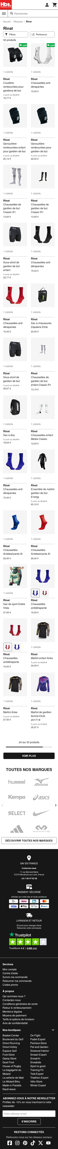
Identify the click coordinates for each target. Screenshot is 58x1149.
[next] (55, 805)
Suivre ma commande (15, 977)
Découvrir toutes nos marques (29, 840)
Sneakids (35, 1062)
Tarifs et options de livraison (18, 1019)
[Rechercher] (12, 13)
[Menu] (4, 13)
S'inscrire (29, 1121)
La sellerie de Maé (13, 1077)
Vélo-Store (36, 1081)
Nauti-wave (9, 1089)
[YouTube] (48, 1143)
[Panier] (54, 4)
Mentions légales (12, 1011)
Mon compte (10, 969)
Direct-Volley (10, 1047)
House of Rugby (12, 1066)
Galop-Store (9, 1058)
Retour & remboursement (17, 1008)
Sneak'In (35, 1058)
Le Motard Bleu (11, 1081)
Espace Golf (10, 1051)
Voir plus (29, 756)
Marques (18, 21)
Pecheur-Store (38, 1043)
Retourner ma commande (17, 981)
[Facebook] (9, 1143)
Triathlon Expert (39, 1077)
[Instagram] (17, 1143)
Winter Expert (38, 1085)
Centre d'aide (10, 973)
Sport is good (37, 1066)
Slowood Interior (39, 1051)
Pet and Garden (39, 1047)
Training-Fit (36, 1070)
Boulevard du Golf (13, 1039)
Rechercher (21, 13)
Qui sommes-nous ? (14, 996)
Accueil (6, 21)
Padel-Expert (37, 1039)
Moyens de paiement (14, 1015)
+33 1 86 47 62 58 (29, 878)
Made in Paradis (12, 1085)
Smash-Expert (38, 1054)
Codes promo (10, 984)
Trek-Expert (36, 1074)
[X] (40, 1143)
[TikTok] (32, 1143)
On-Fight (35, 1035)
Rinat (6, 79)
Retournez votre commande (29, 927)
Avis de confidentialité (15, 1023)
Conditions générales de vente (20, 1004)
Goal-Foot (8, 1062)
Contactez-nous (29, 868)
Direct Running (11, 1043)
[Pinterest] (25, 1143)
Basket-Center (11, 1035)
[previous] (2, 805)
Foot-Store (9, 1054)
